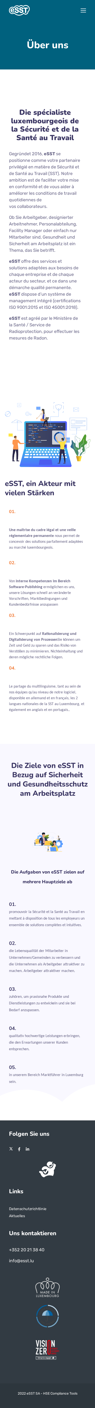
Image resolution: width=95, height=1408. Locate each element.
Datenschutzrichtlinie (28, 1208)
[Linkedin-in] (27, 1149)
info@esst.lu (21, 1260)
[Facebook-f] (19, 1149)
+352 (15, 1250)
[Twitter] (11, 1149)
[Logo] (19, 10)
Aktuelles (17, 1216)
